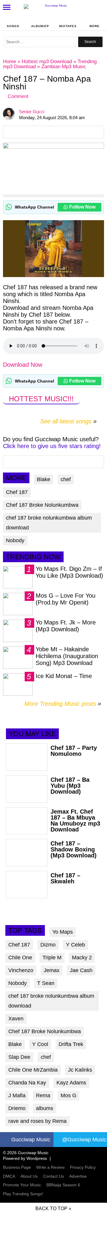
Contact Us (53, 1176)
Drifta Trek (71, 1044)
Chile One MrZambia (33, 1070)
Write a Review (50, 1167)
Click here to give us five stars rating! (52, 446)
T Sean (45, 983)
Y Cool (40, 1044)
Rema (43, 1095)
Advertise (78, 1176)
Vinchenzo (20, 970)
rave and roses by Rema (37, 1121)
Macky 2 (82, 958)
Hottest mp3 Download (47, 61)
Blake (43, 479)
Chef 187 (17, 492)
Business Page (17, 1167)
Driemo (17, 1108)
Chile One (20, 958)
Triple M (52, 958)
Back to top (51, 1208)
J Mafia (17, 1095)
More (94, 26)
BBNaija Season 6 (63, 1184)
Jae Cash (81, 970)
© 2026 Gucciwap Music (25, 1152)
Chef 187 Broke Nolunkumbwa (42, 505)
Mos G (68, 1095)
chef (66, 479)
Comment (18, 96)
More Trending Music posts (62, 703)
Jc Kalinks (80, 1070)
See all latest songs (66, 421)
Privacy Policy (83, 1167)
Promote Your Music (22, 1184)
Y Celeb (75, 945)
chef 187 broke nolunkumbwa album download (49, 523)
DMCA (9, 1176)
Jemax (51, 970)
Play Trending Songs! (23, 1193)
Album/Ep (40, 26)
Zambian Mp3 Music (63, 66)
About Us (29, 1176)
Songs (13, 26)
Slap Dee (19, 1057)
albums (44, 1108)
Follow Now (82, 206)
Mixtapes (68, 26)
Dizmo (48, 945)
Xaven (15, 1019)
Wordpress (36, 1158)
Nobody (15, 540)
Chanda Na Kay (27, 1083)
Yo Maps (62, 932)
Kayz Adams (71, 1083)
